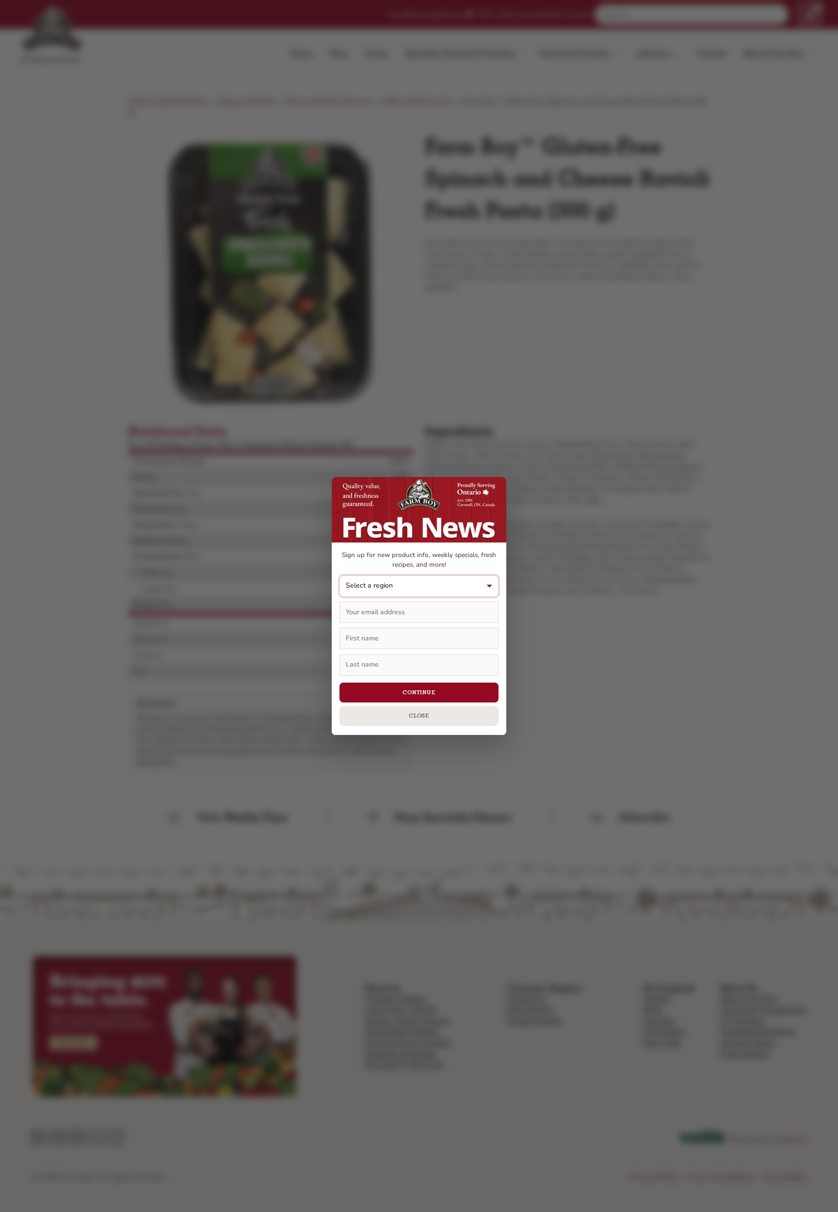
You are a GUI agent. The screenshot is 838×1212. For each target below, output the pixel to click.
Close (419, 715)
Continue (419, 692)
